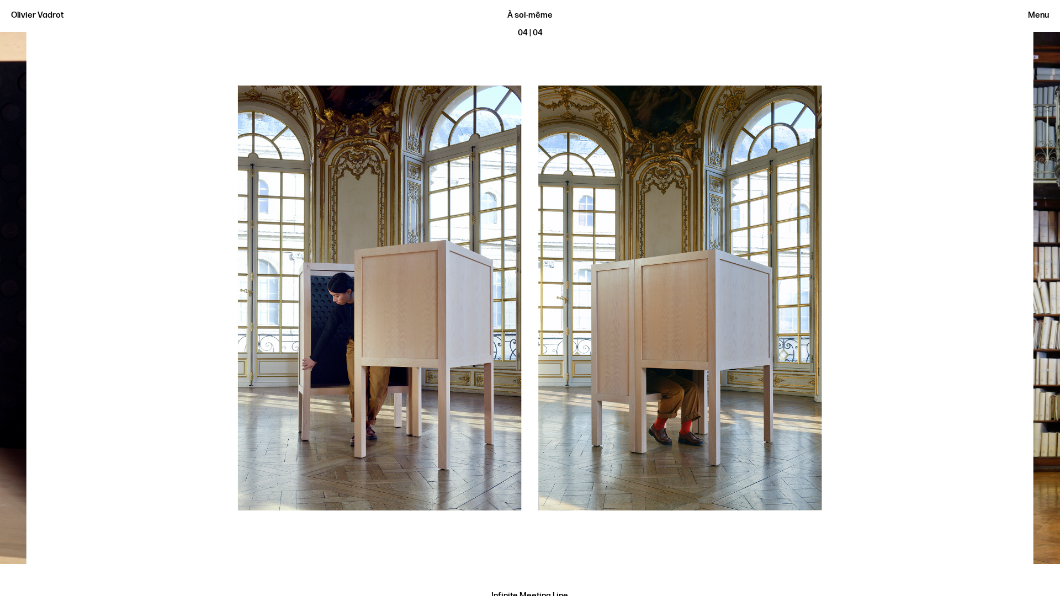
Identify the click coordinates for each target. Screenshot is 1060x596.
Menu (1038, 15)
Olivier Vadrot (37, 15)
